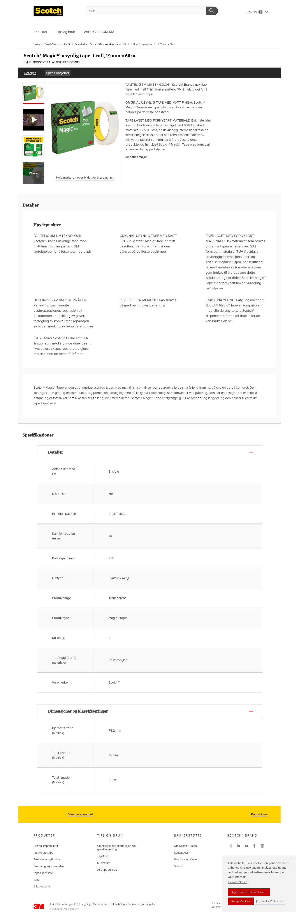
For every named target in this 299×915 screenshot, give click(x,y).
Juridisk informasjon (61, 904)
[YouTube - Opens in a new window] (246, 846)
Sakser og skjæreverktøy (48, 866)
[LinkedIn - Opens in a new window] (238, 846)
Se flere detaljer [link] (136, 157)
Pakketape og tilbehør (46, 859)
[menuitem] (30, 73)
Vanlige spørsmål (80, 814)
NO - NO (252, 12)
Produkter (39, 32)
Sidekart (179, 866)
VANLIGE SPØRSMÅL (100, 32)
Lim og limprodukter (45, 846)
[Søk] (212, 11)
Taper (36, 880)
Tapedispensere (43, 873)
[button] (270, 901)
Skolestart (103, 863)
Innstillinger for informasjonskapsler (134, 904)
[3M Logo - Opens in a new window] (48, 11)
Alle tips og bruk (107, 870)
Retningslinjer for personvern (93, 904)
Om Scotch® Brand (185, 846)
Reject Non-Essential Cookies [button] (248, 892)
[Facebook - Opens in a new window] (254, 846)
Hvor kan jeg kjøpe (185, 859)
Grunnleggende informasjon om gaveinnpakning (116, 847)
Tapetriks (102, 856)
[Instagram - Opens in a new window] (262, 846)
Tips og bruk (65, 32)
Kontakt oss (259, 814)
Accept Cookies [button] (240, 901)
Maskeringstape (43, 852)
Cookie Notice (237, 882)
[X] (230, 846)
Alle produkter (42, 886)
